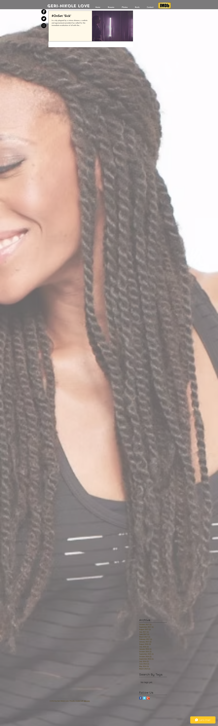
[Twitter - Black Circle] (43, 18)
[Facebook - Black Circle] (43, 11)
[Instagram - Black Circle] (43, 25)
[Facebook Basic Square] (140, 698)
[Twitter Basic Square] (144, 698)
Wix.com (87, 701)
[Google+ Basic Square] (148, 698)
